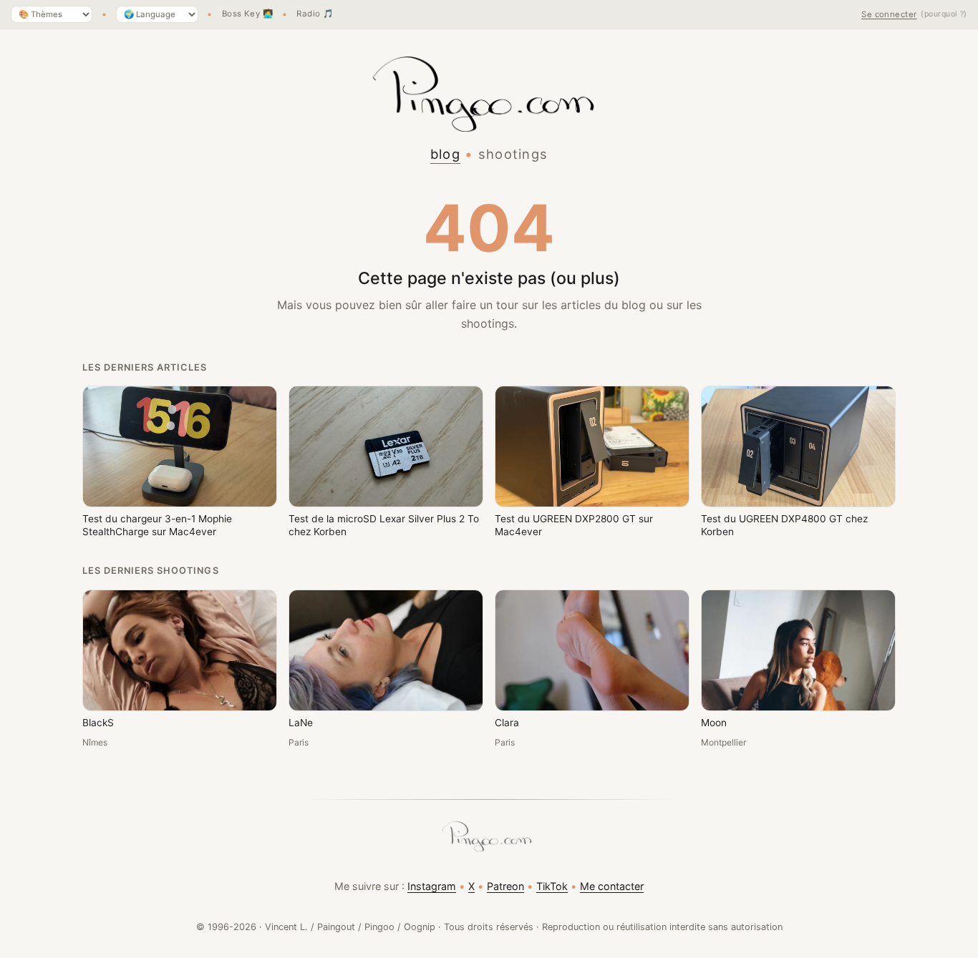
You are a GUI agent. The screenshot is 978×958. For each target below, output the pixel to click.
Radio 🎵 (314, 14)
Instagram (431, 886)
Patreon (505, 886)
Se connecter (889, 14)
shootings (513, 154)
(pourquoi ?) (944, 14)
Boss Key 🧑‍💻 (247, 14)
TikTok (552, 886)
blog (445, 154)
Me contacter (612, 886)
